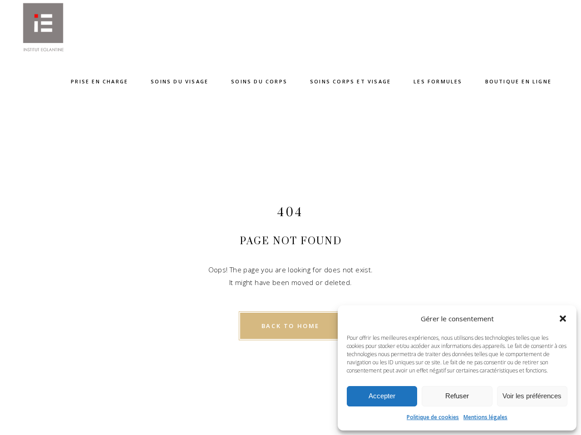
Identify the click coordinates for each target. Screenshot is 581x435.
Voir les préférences (531, 396)
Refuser (457, 396)
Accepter (382, 396)
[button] (562, 318)
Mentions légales (485, 417)
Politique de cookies (433, 417)
